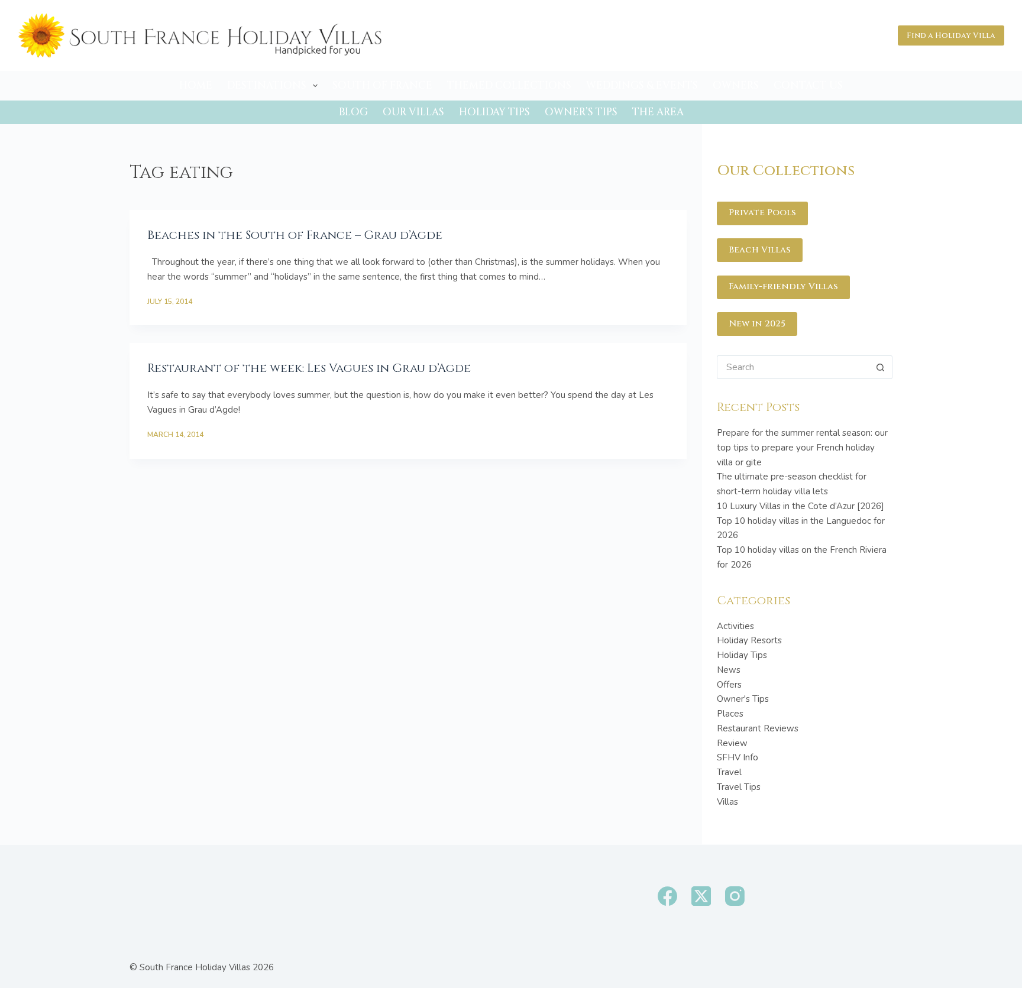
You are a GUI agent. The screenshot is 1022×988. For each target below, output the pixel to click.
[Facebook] (667, 896)
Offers (729, 685)
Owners (736, 85)
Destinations (266, 85)
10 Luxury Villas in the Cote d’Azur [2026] (800, 506)
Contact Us (808, 85)
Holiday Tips (494, 112)
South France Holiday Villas (195, 967)
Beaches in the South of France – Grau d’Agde (294, 235)
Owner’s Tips (581, 112)
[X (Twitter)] (701, 896)
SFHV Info (737, 757)
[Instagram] (735, 896)
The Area (658, 112)
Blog (353, 112)
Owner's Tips (743, 699)
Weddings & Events (642, 85)
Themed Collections (509, 85)
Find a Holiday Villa (951, 35)
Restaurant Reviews (757, 728)
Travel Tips (739, 787)
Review (732, 743)
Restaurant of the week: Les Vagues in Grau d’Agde (309, 368)
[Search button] (880, 367)
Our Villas (413, 112)
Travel (729, 772)
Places (730, 714)
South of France (382, 85)
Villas (727, 802)
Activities (735, 626)
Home (195, 85)
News (728, 670)
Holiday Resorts (749, 640)
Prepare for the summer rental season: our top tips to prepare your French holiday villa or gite (802, 447)
